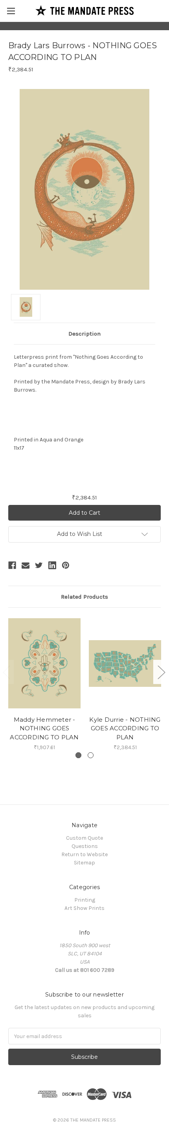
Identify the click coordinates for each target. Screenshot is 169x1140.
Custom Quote (84, 838)
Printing (84, 900)
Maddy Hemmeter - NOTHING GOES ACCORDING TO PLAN (44, 728)
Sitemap (84, 862)
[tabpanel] (44, 684)
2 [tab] (91, 755)
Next (161, 672)
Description (84, 333)
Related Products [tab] (84, 596)
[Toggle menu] (11, 11)
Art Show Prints (84, 908)
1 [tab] (78, 755)
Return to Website (84, 854)
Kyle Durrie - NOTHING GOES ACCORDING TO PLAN (124, 728)
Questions (85, 846)
